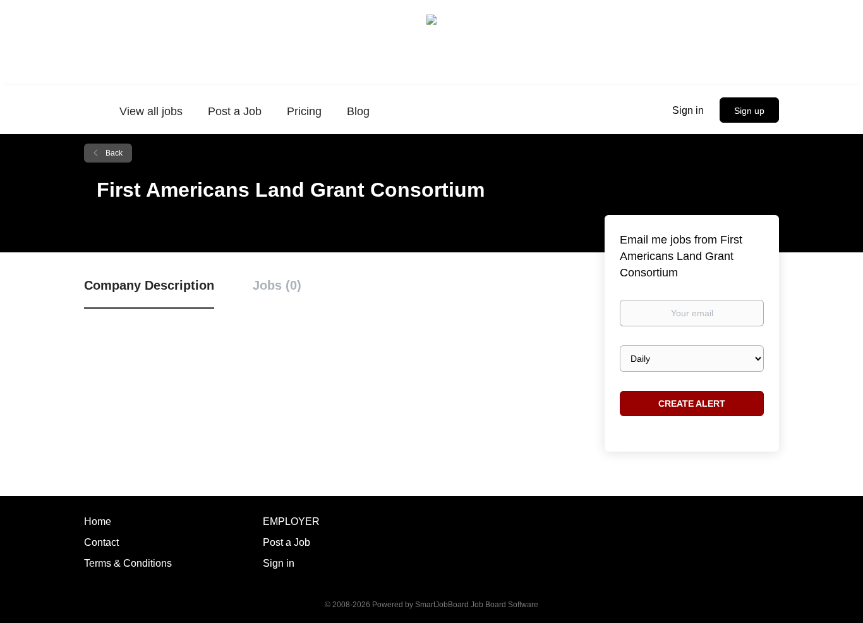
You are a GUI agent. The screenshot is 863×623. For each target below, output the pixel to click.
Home (97, 521)
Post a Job (286, 542)
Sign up (749, 111)
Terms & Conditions (128, 563)
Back (113, 153)
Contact (101, 542)
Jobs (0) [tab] (277, 285)
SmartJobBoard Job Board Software (476, 604)
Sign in (688, 110)
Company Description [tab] (149, 285)
